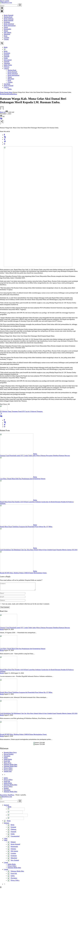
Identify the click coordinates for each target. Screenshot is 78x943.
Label (5, 838)
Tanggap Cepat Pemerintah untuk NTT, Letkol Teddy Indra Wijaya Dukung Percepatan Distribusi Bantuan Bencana (35, 455)
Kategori (6, 805)
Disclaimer (7, 756)
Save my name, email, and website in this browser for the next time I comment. (26, 604)
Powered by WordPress (7, 795)
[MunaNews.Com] (6, 2)
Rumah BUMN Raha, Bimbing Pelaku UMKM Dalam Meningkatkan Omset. (23, 573)
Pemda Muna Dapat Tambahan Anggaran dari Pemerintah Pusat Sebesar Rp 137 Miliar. (26, 526)
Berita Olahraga (8, 18)
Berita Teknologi (9, 24)
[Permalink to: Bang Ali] (2, 109)
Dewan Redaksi (8, 754)
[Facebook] (4, 135)
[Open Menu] (2, 11)
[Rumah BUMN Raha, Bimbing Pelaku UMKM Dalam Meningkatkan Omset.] (16, 571)
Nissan (6, 27)
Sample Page (8, 771)
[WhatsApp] (4, 144)
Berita (2, 94)
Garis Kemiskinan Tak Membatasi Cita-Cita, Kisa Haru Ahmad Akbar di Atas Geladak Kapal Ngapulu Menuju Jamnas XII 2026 (38, 550)
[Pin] (5, 142)
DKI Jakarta (7, 32)
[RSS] (4, 774)
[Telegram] (4, 139)
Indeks (6, 757)
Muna (15, 94)
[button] (20, 5)
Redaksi (6, 788)
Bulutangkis (7, 29)
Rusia (5, 36)
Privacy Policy (8, 768)
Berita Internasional (10, 25)
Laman (6, 862)
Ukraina (6, 39)
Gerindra (6, 37)
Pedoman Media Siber (10, 764)
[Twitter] (5, 137)
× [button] (1, 798)
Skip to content (4, 1)
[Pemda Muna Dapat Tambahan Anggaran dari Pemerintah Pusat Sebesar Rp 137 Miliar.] (16, 525)
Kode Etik (7, 761)
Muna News (7, 763)
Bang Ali (2, 112)
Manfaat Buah (8, 17)
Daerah (6, 94)
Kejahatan (7, 22)
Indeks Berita (8, 759)
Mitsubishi (7, 34)
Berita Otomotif (8, 15)
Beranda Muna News (10, 752)
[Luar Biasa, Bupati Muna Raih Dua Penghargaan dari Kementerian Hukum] (16, 477)
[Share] (2, 121)
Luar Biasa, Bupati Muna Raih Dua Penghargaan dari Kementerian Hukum (22, 478)
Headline (10, 94)
